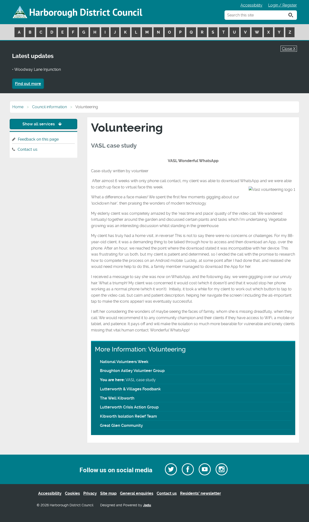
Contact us (27, 149)
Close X (288, 48)
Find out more (28, 83)
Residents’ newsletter (200, 493)
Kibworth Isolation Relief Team (128, 416)
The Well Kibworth (117, 398)
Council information (49, 107)
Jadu (147, 505)
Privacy (90, 493)
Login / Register (282, 5)
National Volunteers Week (124, 361)
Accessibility (251, 5)
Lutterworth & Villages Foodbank (130, 389)
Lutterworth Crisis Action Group (129, 407)
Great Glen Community (121, 425)
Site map (108, 493)
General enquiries (136, 493)
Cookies (72, 493)
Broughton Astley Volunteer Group (132, 370)
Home (17, 107)
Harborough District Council (85, 12)
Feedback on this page (38, 139)
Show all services (39, 124)
